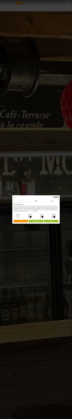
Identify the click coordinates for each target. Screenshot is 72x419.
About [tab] (52, 200)
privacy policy (30, 211)
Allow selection (36, 221)
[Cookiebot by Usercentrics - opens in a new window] (54, 197)
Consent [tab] (20, 200)
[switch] (30, 217)
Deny (21, 221)
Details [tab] (36, 200)
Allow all (51, 221)
